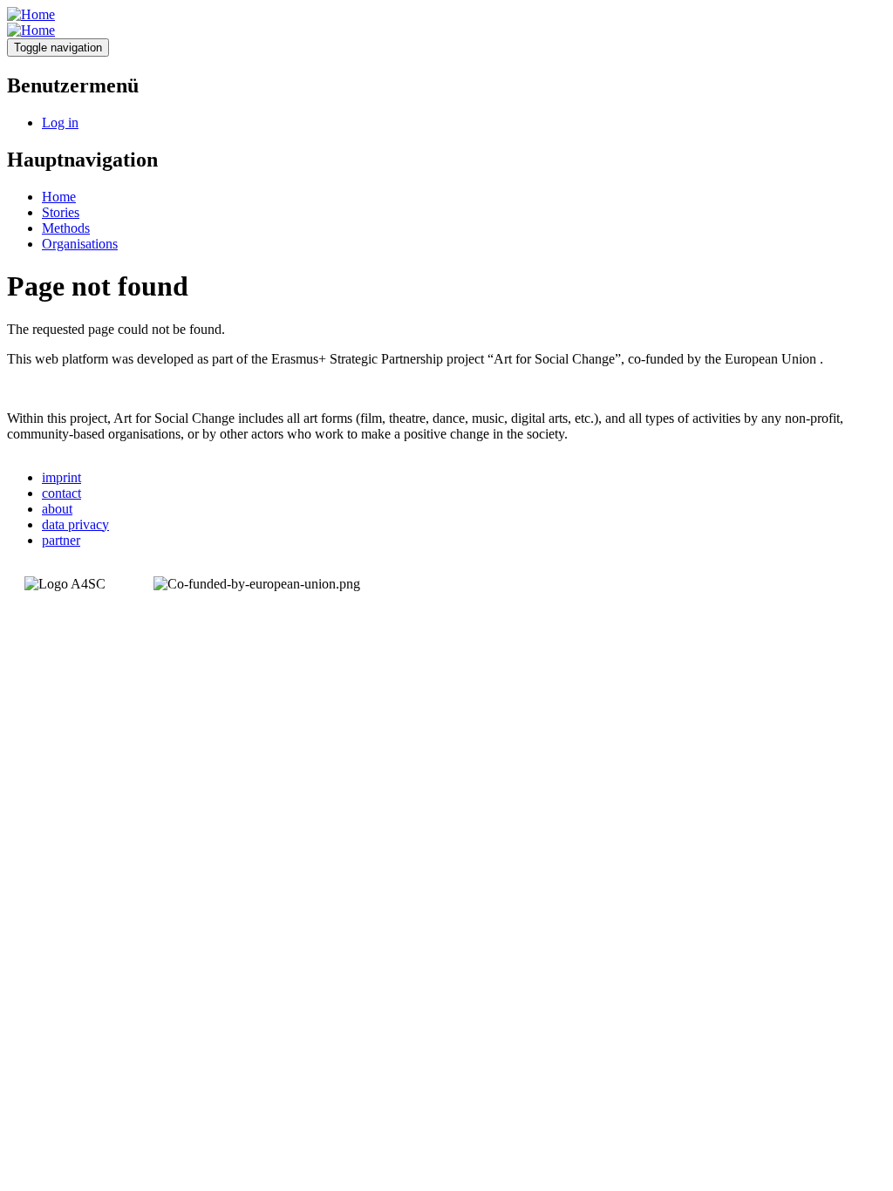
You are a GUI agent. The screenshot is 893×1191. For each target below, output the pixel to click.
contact (61, 493)
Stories (60, 212)
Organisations (80, 243)
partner (61, 540)
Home (59, 196)
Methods (66, 228)
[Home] (31, 14)
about (57, 508)
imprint (61, 477)
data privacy (75, 524)
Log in (60, 122)
